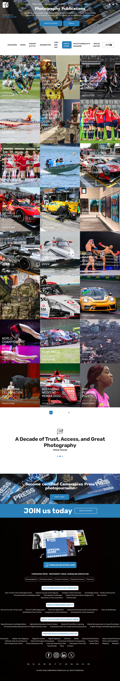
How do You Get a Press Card (11, 610)
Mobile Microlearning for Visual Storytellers (103, 624)
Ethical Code (71, 598)
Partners (90, 579)
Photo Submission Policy (14, 643)
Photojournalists (46, 579)
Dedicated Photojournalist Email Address (82, 610)
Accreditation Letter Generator (82, 612)
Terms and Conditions (110, 641)
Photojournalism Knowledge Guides (27, 595)
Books (23, 45)
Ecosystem (4, 639)
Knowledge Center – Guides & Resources (100, 593)
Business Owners (77, 579)
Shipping (105, 643)
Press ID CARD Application (35, 610)
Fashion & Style (32, 45)
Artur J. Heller (9, 17)
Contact (70, 646)
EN (28, 664)
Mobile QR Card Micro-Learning (72, 624)
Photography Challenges (53, 595)
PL (34, 664)
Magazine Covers (38, 639)
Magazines (12, 45)
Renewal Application (56, 610)
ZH (88, 664)
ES (39, 664)
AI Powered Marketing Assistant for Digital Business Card (25, 627)
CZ (66, 664)
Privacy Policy (94, 641)
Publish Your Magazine (20, 639)
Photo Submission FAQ (34, 643)
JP (83, 664)
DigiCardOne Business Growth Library (44, 624)
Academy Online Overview (71, 593)
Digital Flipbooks (54, 639)
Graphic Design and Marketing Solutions (105, 627)
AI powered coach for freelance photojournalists (68, 627)
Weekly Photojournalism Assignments (80, 595)
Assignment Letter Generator (56, 612)
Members (115, 643)
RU (77, 664)
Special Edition (96, 45)
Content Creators (61, 579)
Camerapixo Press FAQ (77, 643)
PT (61, 664)
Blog (62, 646)
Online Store (94, 643)
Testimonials (52, 646)
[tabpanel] (60, 443)
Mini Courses (102, 595)
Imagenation (45, 45)
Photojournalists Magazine (81, 45)
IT (55, 664)
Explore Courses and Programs (47, 593)
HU (72, 664)
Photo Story (66, 45)
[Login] (109, 4)
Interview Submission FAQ (56, 643)
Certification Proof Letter (32, 612)
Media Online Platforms (111, 639)
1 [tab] (60, 502)
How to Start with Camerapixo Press (18, 593)
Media (76, 639)
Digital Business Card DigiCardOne (13, 624)
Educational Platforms (90, 639)
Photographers (31, 579)
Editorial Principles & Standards (42, 641)
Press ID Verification (108, 610)
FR (44, 664)
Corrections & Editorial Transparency (71, 641)
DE (50, 664)
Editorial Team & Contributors (16, 641)
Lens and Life (56, 44)
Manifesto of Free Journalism (52, 598)
